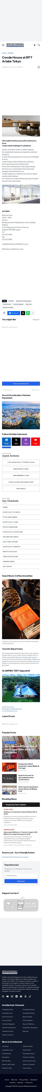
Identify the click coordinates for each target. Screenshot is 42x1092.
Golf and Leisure (10, 542)
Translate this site (7, 1031)
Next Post (35, 390)
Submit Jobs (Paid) (8, 1064)
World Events (6, 1053)
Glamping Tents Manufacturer (12, 709)
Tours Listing (27, 1068)
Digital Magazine (10, 527)
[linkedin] (16, 996)
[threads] (25, 996)
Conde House (7, 304)
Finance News (9, 561)
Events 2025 (27, 1050)
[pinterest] (21, 996)
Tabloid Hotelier (10, 556)
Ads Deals (21, 489)
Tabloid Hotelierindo (9, 1028)
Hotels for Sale (7, 1068)
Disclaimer (33, 1080)
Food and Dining (10, 517)
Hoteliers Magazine (8, 1024)
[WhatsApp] (28, 313)
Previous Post (7, 390)
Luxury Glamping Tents (9, 711)
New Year (29, 304)
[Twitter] (23, 313)
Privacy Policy (23, 1080)
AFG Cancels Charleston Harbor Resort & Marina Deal (28, 789)
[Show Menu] (3, 45)
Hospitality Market (12, 547)
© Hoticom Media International (26, 1086)
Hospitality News (7, 1009)
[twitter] (3, 996)
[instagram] (12, 996)
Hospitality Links (7, 1050)
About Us (14, 1080)
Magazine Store (21, 469)
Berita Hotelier (10, 551)
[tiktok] (30, 996)
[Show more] (33, 313)
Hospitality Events (11, 512)
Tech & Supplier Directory (21, 482)
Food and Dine (7, 1020)
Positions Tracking (28, 1057)
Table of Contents (29, 1064)
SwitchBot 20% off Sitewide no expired (15, 857)
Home (4, 53)
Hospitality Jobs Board (30, 1028)
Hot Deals (7, 566)
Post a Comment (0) (21, 384)
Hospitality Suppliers (13, 532)
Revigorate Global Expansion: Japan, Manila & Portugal (28, 766)
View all (35, 320)
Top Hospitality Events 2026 (21, 462)
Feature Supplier (18, 304)
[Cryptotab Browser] (6, 447)
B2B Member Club (21, 475)
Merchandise (6, 1061)
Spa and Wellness (10, 537)
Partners (12, 1082)
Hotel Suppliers (28, 1020)
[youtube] (8, 996)
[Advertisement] (21, 20)
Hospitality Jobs (10, 522)
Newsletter (5, 1057)
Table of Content (7, 1035)
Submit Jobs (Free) (29, 1061)
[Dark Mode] (35, 45)
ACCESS (10, 53)
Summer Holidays (8, 307)
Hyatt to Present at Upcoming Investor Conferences (26, 777)
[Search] (39, 45)
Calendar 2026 (28, 1046)
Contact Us (28, 1082)
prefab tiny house (8, 707)
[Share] (38, 67)
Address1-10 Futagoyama (23, 301)
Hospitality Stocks (28, 1053)
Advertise (5, 1046)
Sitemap (25, 1031)
